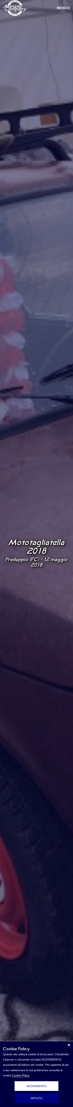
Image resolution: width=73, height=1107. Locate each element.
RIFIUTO (36, 1098)
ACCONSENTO (36, 1086)
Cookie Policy (20, 1075)
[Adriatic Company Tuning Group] (15, 8)
